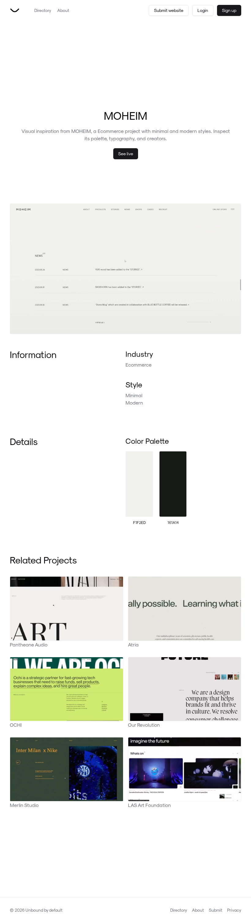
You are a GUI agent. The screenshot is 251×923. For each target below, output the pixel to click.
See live (125, 153)
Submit (215, 910)
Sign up (229, 10)
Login (202, 10)
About (63, 10)
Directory (42, 10)
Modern (134, 402)
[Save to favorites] (232, 212)
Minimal (134, 395)
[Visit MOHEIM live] (125, 268)
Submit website (168, 10)
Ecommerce (139, 364)
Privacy (234, 910)
